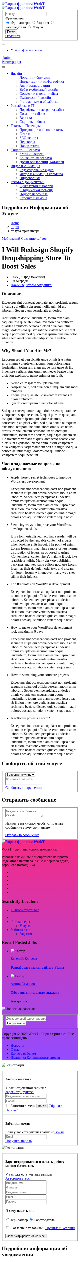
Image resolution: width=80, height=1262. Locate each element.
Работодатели (15, 27)
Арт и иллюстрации (35, 85)
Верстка (26, 118)
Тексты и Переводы (26, 126)
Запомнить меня (23, 1106)
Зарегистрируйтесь (19, 1092)
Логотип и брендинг (35, 77)
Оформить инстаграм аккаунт (35, 992)
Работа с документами (27, 182)
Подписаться (16, 1023)
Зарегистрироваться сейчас (26, 1236)
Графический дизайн (35, 97)
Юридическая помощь (36, 190)
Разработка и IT (22, 105)
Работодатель (44, 1220)
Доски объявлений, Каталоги (42, 162)
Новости (17, 1045)
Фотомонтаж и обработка (39, 101)
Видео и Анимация (25, 166)
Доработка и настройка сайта (42, 109)
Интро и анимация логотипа (41, 174)
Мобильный (11, 238)
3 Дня (15, 227)
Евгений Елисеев (24, 958)
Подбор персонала (34, 194)
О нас (15, 1049)
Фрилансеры (20, 23)
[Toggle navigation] (3, 43)
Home (15, 223)
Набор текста (30, 146)
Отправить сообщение (22, 835)
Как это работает (23, 1053)
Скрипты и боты (32, 122)
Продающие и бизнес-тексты (42, 130)
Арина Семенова (23, 984)
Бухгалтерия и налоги (36, 186)
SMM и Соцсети (32, 154)
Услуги (37, 27)
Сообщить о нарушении (23, 788)
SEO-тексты (29, 138)
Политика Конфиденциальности (35, 1057)
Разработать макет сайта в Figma (37, 967)
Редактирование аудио (37, 170)
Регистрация (11, 62)
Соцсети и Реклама (25, 150)
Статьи (25, 134)
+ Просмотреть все (25, 910)
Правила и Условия (60, 1228)
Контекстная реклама (36, 158)
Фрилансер (19, 1220)
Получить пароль (18, 1141)
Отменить (12, 36)
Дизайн (16, 73)
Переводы (27, 142)
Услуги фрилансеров (26, 50)
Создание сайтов (32, 113)
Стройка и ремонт (33, 198)
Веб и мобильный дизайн (39, 89)
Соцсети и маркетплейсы (39, 93)
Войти (7, 58)
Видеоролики (30, 178)
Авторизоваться (17, 1178)
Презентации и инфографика (42, 81)
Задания (43, 23)
